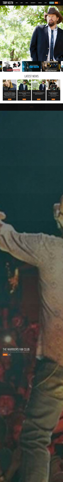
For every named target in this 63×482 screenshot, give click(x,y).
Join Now (5, 354)
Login (9, 354)
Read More (9, 99)
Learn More (23, 69)
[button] (1, 66)
